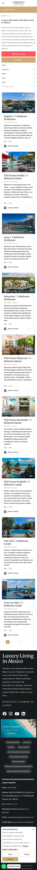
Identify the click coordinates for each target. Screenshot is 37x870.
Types (4, 65)
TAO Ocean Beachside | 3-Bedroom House (18, 421)
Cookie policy (12, 849)
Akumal (7, 170)
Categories (5, 69)
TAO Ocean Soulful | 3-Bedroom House (16, 177)
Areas (4, 82)
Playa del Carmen (18, 231)
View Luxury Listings (18, 54)
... (31, 138)
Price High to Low (7, 86)
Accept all (10, 859)
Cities (4, 78)
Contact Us (18, 60)
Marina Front (9, 110)
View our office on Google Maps (23, 822)
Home (3, 16)
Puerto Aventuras (18, 110)
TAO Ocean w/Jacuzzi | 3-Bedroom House (18, 360)
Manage (26, 854)
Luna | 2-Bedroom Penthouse (14, 239)
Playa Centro (9, 231)
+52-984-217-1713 (11, 804)
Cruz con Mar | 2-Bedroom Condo (14, 604)
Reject (10, 854)
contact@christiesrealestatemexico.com (20, 817)
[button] (10, 866)
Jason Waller (12, 788)
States (4, 74)
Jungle (7, 476)
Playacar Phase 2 (10, 535)
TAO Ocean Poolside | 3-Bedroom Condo (17, 483)
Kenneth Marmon (13, 146)
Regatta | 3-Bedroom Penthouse (15, 118)
